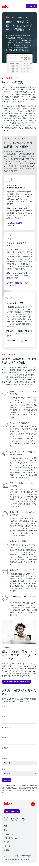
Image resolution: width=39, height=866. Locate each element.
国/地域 (4, 758)
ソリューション (9, 834)
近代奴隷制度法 (25, 856)
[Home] (6, 6)
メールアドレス (7, 727)
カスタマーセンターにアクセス (15, 681)
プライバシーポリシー (19, 790)
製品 (8, 17)
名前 (3, 706)
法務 (16, 856)
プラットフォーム (10, 838)
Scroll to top (33, 804)
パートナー (8, 846)
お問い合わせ (10, 811)
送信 (5, 780)
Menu (30, 6)
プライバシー (9, 856)
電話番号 (5, 748)
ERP (14, 17)
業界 (3, 769)
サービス (7, 842)
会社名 (4, 738)
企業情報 (7, 850)
